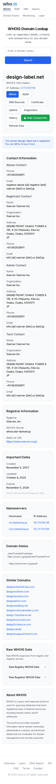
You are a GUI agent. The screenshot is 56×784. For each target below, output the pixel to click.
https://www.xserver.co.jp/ (21, 441)
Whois (12, 94)
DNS (26, 9)
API (50, 763)
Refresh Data (16, 125)
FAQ (16, 768)
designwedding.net (17, 605)
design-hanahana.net (18, 615)
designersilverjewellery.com (22, 610)
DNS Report (36, 763)
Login (42, 15)
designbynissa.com (17, 596)
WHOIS (7, 9)
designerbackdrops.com (20, 586)
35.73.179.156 (41, 529)
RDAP (17, 9)
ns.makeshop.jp (18, 522)
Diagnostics (30, 110)
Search (28, 60)
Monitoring (29, 15)
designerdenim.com (17, 591)
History (13, 117)
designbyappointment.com (21, 633)
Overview (9, 763)
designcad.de (13, 629)
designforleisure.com (18, 624)
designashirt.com (16, 600)
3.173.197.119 (28, 87)
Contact (38, 768)
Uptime (36, 9)
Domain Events (11, 15)
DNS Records (17, 102)
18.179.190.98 (41, 522)
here (32, 144)
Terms (26, 768)
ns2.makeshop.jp (19, 529)
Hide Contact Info (37, 117)
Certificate (37, 102)
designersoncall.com (18, 619)
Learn (22, 763)
